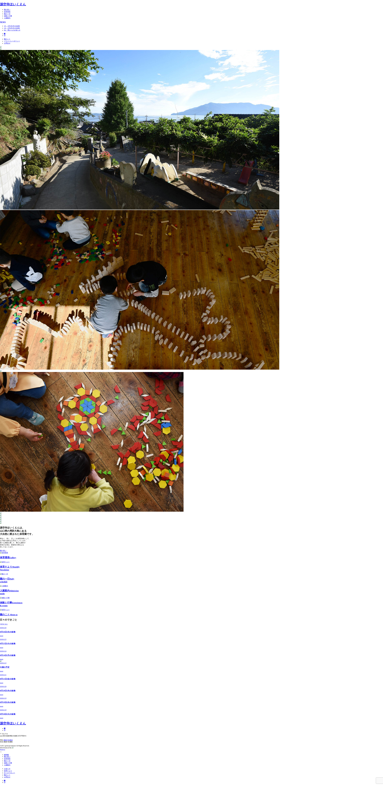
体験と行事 (8, 16)
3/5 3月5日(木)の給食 (12, 26)
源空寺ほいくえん (13, 4)
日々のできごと (9, 773)
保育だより (8, 771)
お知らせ (7, 769)
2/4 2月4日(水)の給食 (12, 28)
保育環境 (7, 12)
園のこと (7, 39)
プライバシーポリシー (12, 41)
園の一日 (7, 14)
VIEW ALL (4, 624)
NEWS (3, 22)
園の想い (7, 9)
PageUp (2, 749)
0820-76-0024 (8, 740)
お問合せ (7, 43)
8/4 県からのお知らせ (12, 30)
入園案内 (7, 18)
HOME (6, 755)
